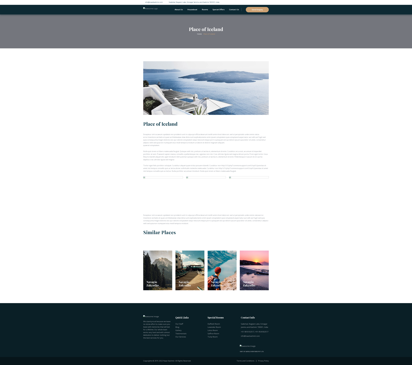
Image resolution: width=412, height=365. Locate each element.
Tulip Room (213, 337)
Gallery (178, 330)
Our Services (180, 337)
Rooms (205, 9)
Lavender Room (214, 327)
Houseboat (192, 9)
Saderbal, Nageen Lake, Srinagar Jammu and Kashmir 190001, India (194, 2)
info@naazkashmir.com (154, 2)
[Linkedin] (250, 341)
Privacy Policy (263, 361)
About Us (179, 9)
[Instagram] (262, 341)
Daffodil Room (214, 324)
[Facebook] (241, 341)
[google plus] (258, 341)
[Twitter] (245, 341)
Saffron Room (213, 333)
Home (199, 34)
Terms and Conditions (245, 361)
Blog (177, 327)
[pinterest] (254, 341)
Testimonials (180, 333)
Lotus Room (213, 330)
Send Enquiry (257, 9)
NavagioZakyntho (152, 283)
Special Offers (219, 9)
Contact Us (234, 9)
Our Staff (179, 324)
